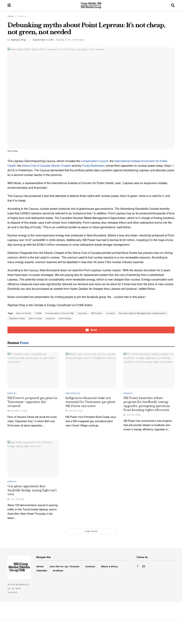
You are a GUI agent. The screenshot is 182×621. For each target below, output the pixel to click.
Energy (12, 393)
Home (10, 16)
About (40, 566)
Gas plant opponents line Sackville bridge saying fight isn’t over (32, 490)
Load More (91, 531)
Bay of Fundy (24, 313)
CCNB (38, 313)
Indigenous (73, 393)
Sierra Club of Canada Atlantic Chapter (46, 165)
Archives (58, 570)
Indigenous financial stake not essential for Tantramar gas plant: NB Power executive (91, 402)
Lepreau (82, 313)
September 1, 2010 (43, 39)
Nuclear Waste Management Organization (142, 313)
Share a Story (109, 566)
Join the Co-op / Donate (64, 566)
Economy (21, 16)
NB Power (96, 313)
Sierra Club (35, 318)
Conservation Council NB (59, 313)
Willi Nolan (65, 318)
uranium (50, 318)
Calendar (41, 570)
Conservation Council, (95, 161)
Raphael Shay (18, 39)
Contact (90, 566)
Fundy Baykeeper (92, 165)
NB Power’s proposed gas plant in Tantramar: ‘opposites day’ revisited (32, 402)
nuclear (110, 313)
